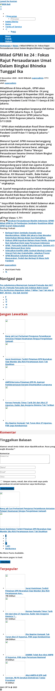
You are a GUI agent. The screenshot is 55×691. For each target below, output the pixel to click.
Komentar (5, 453)
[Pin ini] (6, 302)
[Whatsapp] (6, 307)
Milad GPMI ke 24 (8, 223)
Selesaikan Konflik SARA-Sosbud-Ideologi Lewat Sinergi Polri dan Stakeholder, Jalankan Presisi (28, 251)
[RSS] (6, 272)
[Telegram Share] (6, 305)
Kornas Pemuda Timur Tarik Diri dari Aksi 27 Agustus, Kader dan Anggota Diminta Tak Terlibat (29, 403)
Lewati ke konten (8, 1)
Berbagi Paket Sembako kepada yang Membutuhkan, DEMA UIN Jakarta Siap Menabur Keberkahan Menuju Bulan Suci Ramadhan (28, 235)
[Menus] (1, 6)
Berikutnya (10, 548)
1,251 (7, 546)
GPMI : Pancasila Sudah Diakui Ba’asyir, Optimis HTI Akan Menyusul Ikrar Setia (29, 246)
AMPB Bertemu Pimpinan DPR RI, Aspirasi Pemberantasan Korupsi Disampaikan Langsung (28, 383)
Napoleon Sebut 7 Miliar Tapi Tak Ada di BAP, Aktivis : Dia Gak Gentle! (27, 291)
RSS (14, 31)
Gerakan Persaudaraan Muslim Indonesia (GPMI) (31, 220)
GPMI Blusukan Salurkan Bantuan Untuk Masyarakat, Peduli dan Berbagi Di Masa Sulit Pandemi (27, 258)
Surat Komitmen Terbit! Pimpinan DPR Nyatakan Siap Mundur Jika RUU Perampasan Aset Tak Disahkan (28, 361)
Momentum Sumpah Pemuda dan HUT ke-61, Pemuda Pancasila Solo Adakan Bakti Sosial (26, 286)
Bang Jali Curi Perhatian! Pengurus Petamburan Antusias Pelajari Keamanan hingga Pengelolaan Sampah (28, 338)
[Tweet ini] (6, 299)
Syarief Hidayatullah (15, 225)
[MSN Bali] (5, 4)
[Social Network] (6, 29)
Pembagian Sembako (27, 223)
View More (5, 562)
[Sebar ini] (5, 297)
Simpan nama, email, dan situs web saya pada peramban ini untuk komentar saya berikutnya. (24, 482)
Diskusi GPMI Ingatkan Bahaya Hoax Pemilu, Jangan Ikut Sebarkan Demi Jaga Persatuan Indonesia (30, 241)
